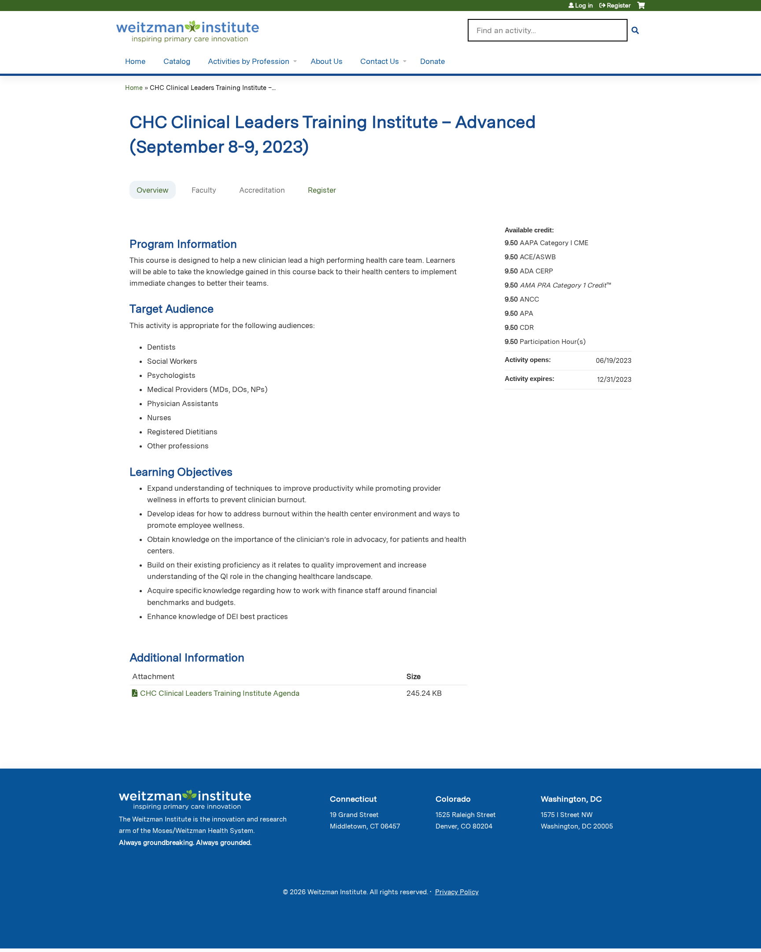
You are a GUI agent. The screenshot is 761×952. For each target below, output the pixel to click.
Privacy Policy (457, 892)
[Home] (200, 29)
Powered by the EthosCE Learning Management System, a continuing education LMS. (613, 934)
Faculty (204, 190)
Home (135, 61)
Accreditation (262, 190)
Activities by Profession (248, 61)
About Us (326, 61)
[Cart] (641, 8)
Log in (584, 5)
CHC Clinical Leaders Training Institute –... (213, 87)
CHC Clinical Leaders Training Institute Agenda (219, 693)
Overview (153, 190)
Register (619, 5)
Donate (432, 61)
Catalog (176, 61)
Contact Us (379, 61)
